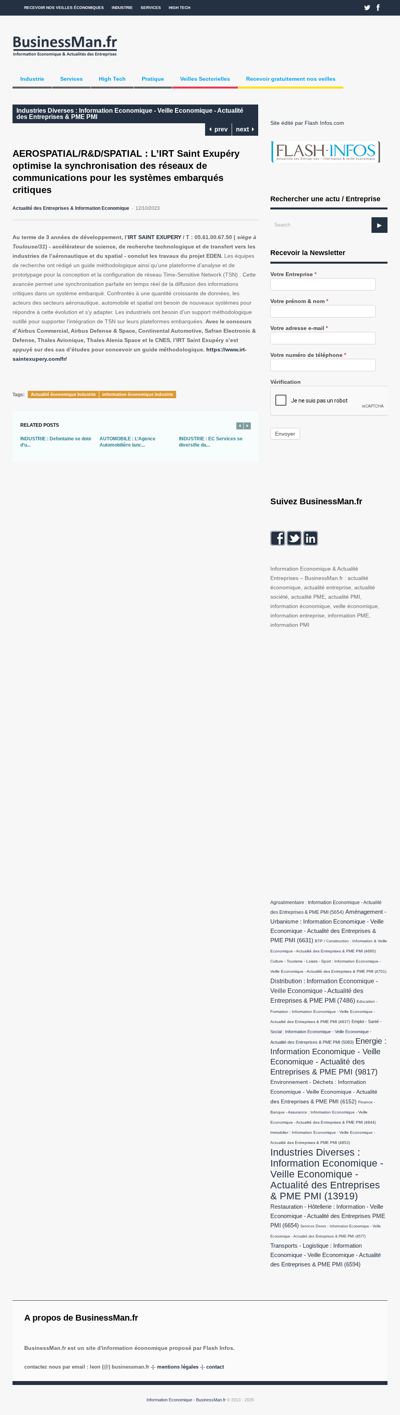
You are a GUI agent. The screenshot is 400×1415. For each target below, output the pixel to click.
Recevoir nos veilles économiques (64, 7)
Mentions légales (177, 1367)
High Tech (179, 7)
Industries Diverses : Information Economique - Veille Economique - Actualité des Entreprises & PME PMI (129, 113)
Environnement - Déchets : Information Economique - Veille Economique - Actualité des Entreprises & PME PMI (323, 1092)
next (244, 129)
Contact (215, 1367)
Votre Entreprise (293, 274)
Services (151, 7)
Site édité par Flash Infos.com (307, 123)
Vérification (285, 382)
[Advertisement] (329, 762)
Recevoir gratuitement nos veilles (291, 79)
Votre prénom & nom (299, 301)
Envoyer (285, 434)
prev (219, 129)
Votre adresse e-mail (299, 328)
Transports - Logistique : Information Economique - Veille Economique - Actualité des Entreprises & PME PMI (325, 1255)
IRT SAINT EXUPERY (154, 237)
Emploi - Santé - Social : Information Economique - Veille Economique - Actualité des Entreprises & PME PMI (326, 1031)
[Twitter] (367, 7)
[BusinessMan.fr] (65, 57)
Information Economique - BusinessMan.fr (186, 1399)
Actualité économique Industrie (63, 394)
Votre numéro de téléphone (308, 355)
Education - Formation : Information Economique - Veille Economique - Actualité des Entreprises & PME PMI (323, 1011)
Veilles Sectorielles (205, 79)
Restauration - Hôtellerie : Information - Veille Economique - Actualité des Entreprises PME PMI (327, 1216)
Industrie (122, 7)
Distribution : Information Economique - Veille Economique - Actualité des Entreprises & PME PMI (324, 990)
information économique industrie (137, 394)
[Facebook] (378, 7)
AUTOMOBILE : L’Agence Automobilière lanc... (127, 442)
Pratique (153, 79)
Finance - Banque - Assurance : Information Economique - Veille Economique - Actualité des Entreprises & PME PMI (323, 1112)
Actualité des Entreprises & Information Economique (70, 208)
